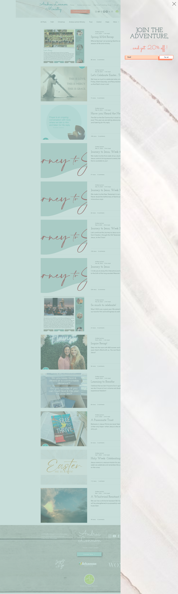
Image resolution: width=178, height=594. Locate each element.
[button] (174, 4)
